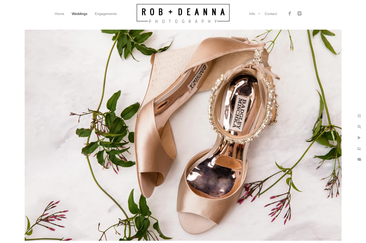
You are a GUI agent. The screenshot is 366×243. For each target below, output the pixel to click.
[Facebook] (290, 13)
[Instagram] (299, 13)
